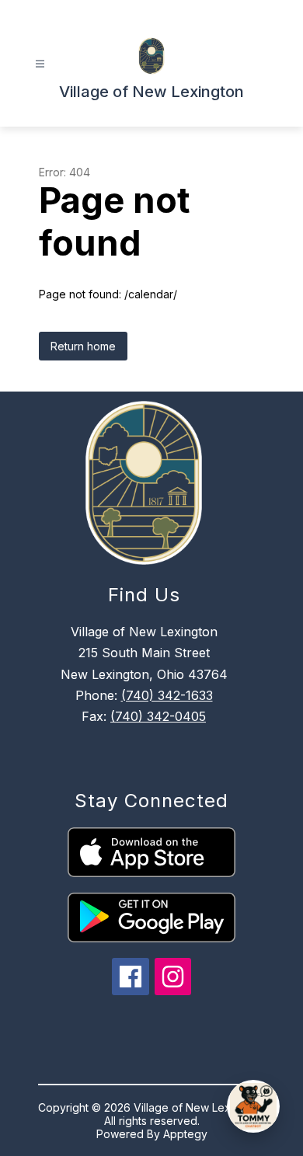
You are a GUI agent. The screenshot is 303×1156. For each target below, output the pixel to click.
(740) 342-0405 (158, 716)
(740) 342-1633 (167, 695)
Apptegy (185, 1133)
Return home (83, 346)
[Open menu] (40, 64)
